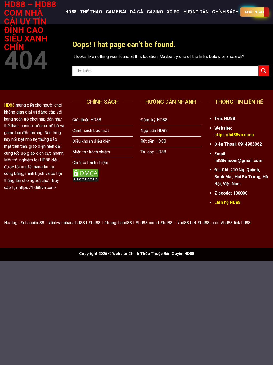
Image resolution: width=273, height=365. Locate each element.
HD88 (70, 11)
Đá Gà (136, 11)
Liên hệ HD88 (227, 202)
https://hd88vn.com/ (234, 134)
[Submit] (263, 70)
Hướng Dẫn (196, 11)
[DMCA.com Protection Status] (85, 175)
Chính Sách (225, 11)
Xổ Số (173, 11)
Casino (155, 11)
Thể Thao (91, 11)
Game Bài (116, 11)
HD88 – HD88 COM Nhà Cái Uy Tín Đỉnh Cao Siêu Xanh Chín (30, 25)
